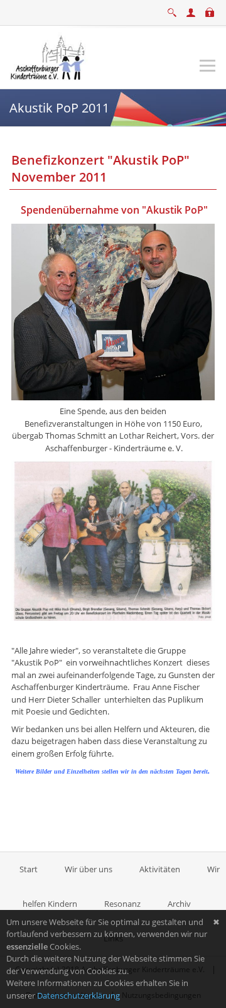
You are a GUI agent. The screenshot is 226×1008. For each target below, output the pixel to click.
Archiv (179, 903)
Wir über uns (88, 869)
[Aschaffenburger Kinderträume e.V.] (49, 56)
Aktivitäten (159, 869)
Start (29, 869)
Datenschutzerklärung (78, 995)
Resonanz (122, 903)
